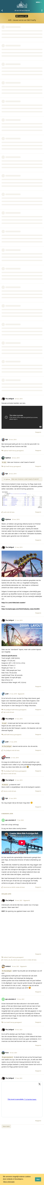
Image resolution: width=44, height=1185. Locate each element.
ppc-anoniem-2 (8, 1057)
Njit (5, 462)
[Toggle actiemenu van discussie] (42, 10)
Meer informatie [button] (9, 1182)
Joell (5, 723)
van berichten (21, 10)
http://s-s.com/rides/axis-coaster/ (13, 603)
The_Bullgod (7, 746)
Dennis (6, 785)
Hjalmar (7, 479)
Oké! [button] (38, 1179)
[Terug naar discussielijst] (2, 10)
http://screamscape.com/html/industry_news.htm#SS (21, 609)
